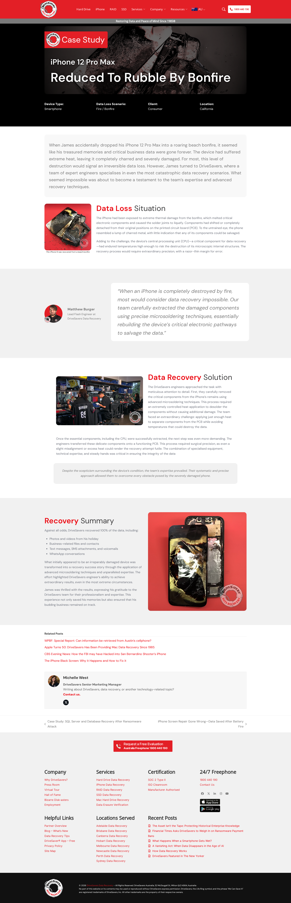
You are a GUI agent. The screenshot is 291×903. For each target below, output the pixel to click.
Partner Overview (55, 825)
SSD (123, 9)
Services (137, 9)
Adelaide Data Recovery (111, 825)
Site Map (50, 851)
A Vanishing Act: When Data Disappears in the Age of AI (188, 846)
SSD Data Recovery (108, 794)
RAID (113, 9)
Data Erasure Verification (112, 804)
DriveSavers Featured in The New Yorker (178, 856)
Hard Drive (83, 9)
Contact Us (207, 784)
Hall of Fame (52, 794)
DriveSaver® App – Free (59, 840)
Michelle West (75, 677)
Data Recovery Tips (57, 836)
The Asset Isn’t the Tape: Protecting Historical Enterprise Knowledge (195, 825)
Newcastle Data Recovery (112, 851)
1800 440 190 (208, 779)
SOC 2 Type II (157, 779)
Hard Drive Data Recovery (113, 779)
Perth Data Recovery (109, 856)
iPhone (100, 9)
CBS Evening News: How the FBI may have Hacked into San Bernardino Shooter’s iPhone (105, 654)
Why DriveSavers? (56, 779)
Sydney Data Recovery (110, 861)
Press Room (52, 784)
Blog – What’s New (56, 831)
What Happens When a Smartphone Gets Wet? (182, 840)
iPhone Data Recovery (110, 784)
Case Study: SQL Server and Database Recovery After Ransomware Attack (92, 724)
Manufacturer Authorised (164, 789)
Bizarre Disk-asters (56, 800)
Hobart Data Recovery (110, 840)
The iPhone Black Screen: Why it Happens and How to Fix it (85, 661)
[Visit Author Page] (54, 681)
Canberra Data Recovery (112, 836)
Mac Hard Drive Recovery (112, 800)
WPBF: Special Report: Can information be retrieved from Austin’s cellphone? (97, 641)
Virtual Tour (51, 789)
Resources (178, 9)
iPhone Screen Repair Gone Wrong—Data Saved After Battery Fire (198, 724)
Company (156, 9)
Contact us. (71, 694)
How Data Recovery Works (169, 851)
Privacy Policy (53, 846)
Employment (52, 804)
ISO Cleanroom (157, 784)
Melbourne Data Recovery (113, 846)
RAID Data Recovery (109, 789)
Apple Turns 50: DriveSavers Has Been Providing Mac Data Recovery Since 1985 (99, 647)
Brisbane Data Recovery (111, 831)
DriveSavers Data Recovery (100, 885)
